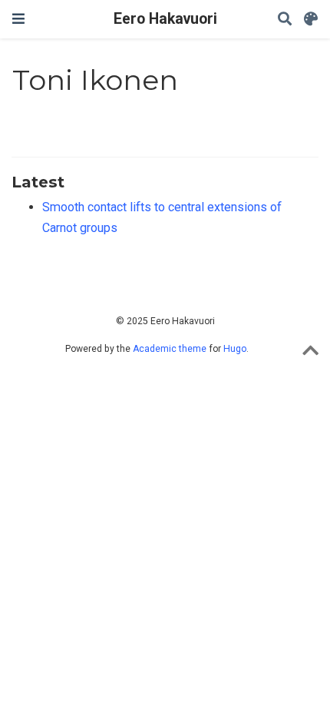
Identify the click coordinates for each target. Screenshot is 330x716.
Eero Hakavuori (165, 19)
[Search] (285, 19)
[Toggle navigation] (18, 18)
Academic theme (169, 348)
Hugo (234, 348)
